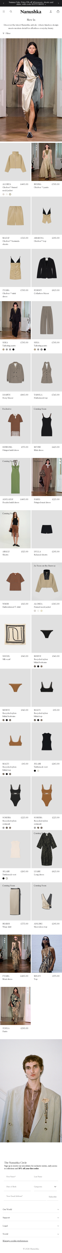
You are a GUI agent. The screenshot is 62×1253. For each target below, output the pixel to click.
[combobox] (44, 1186)
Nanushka (34, 1249)
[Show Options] (55, 1186)
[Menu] (4, 11)
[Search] (11, 11)
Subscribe (53, 1197)
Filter (8, 33)
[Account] (50, 11)
